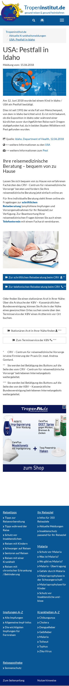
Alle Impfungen (13, 617)
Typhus (43, 646)
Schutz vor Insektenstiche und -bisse (49, 596)
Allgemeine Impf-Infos (17, 622)
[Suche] (34, 20)
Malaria (42, 546)
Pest (45, 150)
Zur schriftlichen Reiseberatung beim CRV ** (36, 277)
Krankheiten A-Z (48, 612)
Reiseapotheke (12, 662)
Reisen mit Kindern (16, 543)
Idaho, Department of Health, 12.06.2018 (39, 139)
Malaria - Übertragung (52, 566)
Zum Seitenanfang (13, 680)
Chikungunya (47, 617)
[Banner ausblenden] (64, 407)
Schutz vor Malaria (50, 551)
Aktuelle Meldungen (51, 526)
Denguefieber (47, 627)
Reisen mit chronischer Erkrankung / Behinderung (17, 570)
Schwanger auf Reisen (17, 548)
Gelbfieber (45, 632)
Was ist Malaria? (49, 556)
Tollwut (43, 641)
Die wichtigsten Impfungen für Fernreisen (13, 631)
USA (47, 144)
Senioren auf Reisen (16, 553)
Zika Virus (45, 651)
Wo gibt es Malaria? (51, 561)
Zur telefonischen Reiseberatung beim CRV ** (37, 286)
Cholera (44, 622)
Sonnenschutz (12, 667)
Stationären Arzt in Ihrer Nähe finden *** (36, 330)
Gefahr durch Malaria (52, 571)
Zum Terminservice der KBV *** (35, 340)
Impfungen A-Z (13, 612)
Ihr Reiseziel (45, 512)
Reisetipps (10, 512)
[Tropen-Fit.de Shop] (42, 20)
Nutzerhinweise (46, 680)
